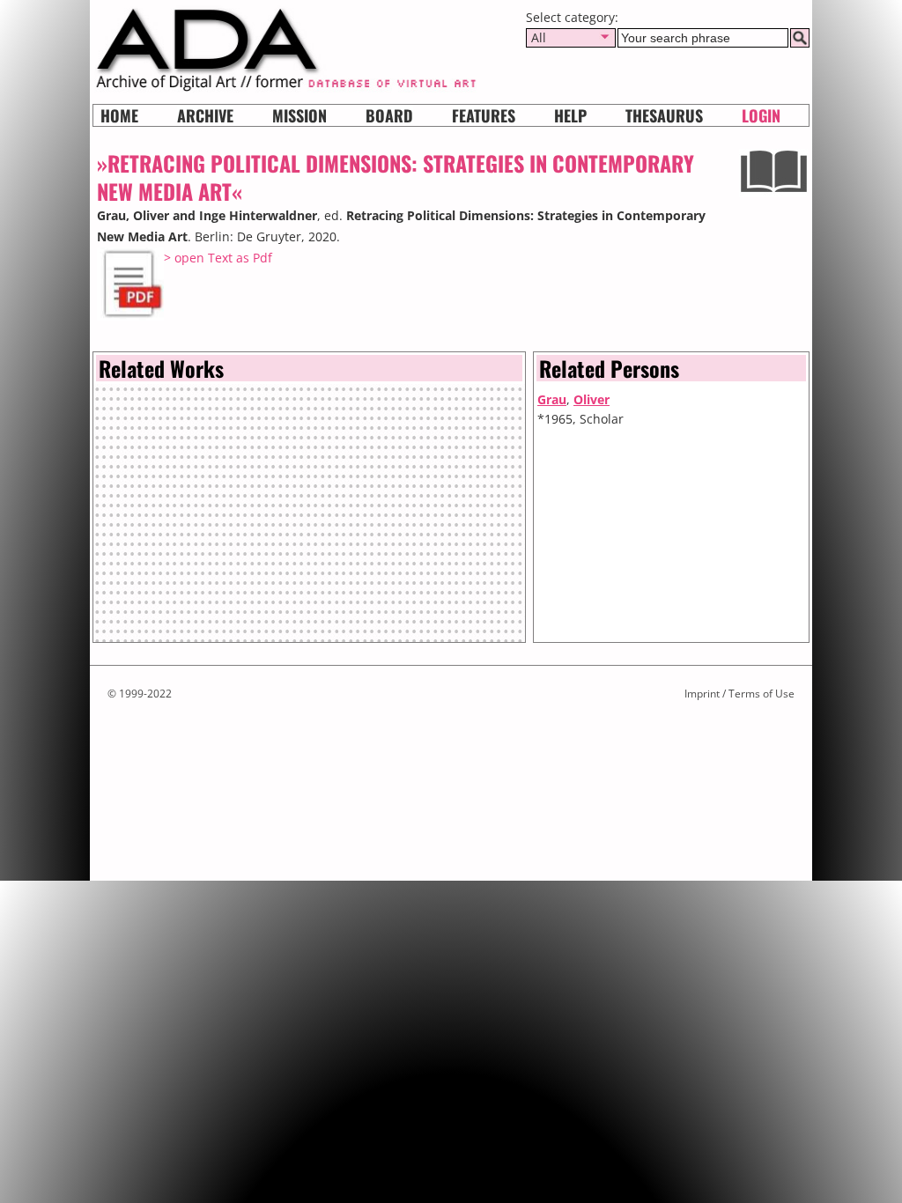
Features (483, 115)
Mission (299, 115)
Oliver (591, 399)
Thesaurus (664, 115)
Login (761, 115)
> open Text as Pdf (218, 257)
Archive (205, 115)
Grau (551, 399)
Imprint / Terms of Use (739, 693)
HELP (570, 115)
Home (119, 115)
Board (389, 115)
